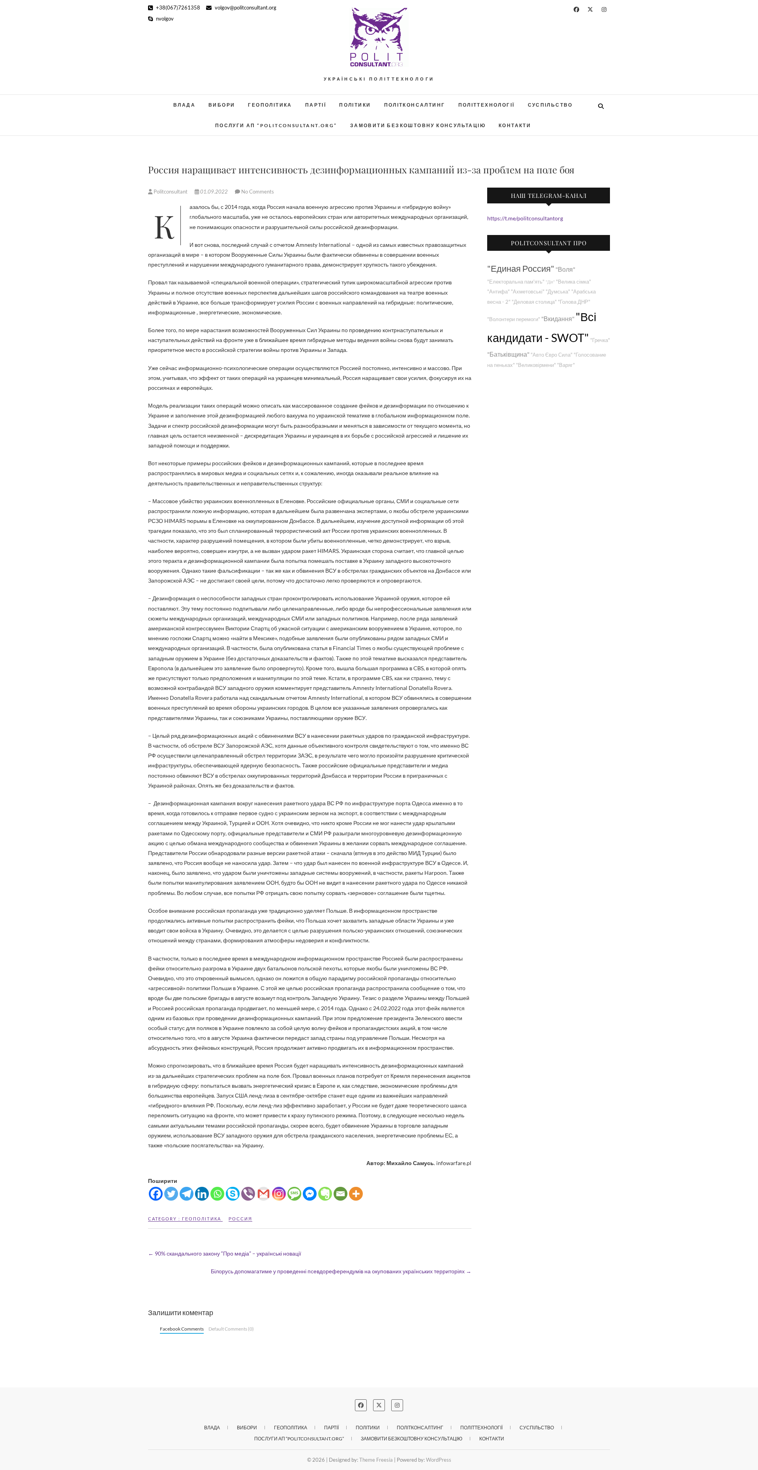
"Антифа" (498, 292)
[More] (356, 1194)
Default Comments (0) (231, 1329)
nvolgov (164, 18)
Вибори (221, 105)
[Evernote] (325, 1194)
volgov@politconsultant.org (245, 7)
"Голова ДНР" (574, 302)
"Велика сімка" (573, 282)
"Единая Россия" (520, 268)
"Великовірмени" (536, 365)
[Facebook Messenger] (310, 1194)
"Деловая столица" (534, 302)
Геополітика (270, 105)
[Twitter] (171, 1194)
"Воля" (565, 269)
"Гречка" (600, 340)
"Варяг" (566, 365)
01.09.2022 (214, 191)
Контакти (515, 125)
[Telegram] (186, 1194)
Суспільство (550, 105)
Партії (315, 105)
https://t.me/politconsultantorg (525, 218)
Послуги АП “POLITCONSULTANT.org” (276, 125)
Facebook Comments (182, 1329)
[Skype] (233, 1194)
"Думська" (558, 292)
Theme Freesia (376, 1460)
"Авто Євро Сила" (551, 355)
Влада (184, 105)
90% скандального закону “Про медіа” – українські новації (224, 1253)
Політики (355, 105)
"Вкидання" (557, 318)
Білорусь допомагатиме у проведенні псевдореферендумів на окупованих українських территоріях (341, 1271)
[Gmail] (263, 1194)
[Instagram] (279, 1194)
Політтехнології (486, 105)
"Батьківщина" (508, 354)
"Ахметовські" (527, 292)
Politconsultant (170, 191)
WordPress (438, 1460)
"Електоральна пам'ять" (515, 282)
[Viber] (248, 1194)
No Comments (257, 191)
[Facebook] (156, 1194)
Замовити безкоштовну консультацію (418, 125)
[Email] (340, 1194)
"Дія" (550, 281)
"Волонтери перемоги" (513, 319)
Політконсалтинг (414, 105)
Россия (240, 1218)
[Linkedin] (202, 1194)
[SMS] (294, 1194)
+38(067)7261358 (177, 7)
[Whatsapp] (217, 1194)
